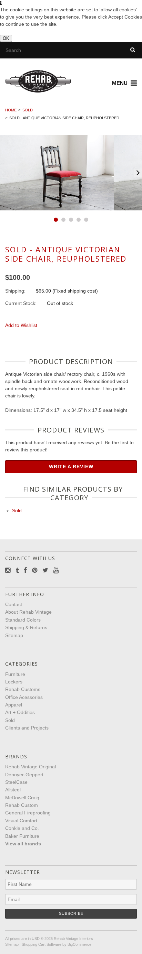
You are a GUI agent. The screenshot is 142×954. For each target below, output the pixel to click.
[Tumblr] (17, 570)
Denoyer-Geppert (24, 774)
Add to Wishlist (21, 325)
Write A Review (71, 466)
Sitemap (14, 635)
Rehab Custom (21, 805)
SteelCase (16, 782)
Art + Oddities (20, 712)
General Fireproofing (28, 812)
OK (6, 38)
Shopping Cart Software (41, 944)
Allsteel (13, 789)
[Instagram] (7, 570)
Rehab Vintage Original (30, 766)
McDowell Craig (22, 797)
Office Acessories (24, 697)
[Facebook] (25, 570)
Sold (27, 110)
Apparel (13, 705)
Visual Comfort (21, 820)
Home (11, 110)
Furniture (15, 674)
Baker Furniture (22, 836)
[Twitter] (45, 570)
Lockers (13, 681)
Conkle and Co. (22, 828)
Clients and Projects (27, 728)
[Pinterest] (34, 570)
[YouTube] (56, 570)
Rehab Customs (22, 689)
